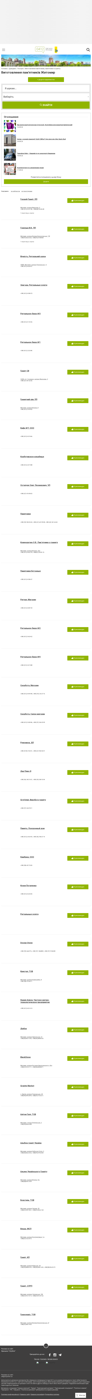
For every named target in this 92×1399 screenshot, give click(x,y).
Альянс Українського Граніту (33, 1171)
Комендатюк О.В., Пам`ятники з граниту (39, 542)
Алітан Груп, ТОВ (28, 1114)
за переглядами (26, 191)
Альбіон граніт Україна (30, 1143)
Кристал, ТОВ (26, 971)
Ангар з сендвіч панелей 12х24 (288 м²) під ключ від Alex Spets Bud (41, 139)
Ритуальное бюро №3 (30, 314)
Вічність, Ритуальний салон (33, 256)
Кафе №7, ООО (27, 428)
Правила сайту (25, 1394)
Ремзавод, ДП (27, 743)
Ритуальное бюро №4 (30, 657)
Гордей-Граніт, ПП (28, 199)
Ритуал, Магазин (28, 600)
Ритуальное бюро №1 (30, 342)
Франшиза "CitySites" (8, 1351)
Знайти (47, 105)
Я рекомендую (78, 200)
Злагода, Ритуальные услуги (33, 285)
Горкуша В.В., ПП (28, 228)
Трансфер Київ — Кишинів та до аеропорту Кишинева (36, 153)
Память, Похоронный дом (32, 828)
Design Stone (26, 943)
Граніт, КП (25, 1257)
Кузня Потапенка (28, 885)
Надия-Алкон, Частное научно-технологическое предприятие (35, 1001)
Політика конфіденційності (10, 1394)
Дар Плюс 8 (25, 771)
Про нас (37, 1359)
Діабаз (23, 1028)
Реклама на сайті (7, 1349)
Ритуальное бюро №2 (30, 628)
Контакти (43, 1359)
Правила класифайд (38, 1394)
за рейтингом (15, 191)
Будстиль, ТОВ (27, 1200)
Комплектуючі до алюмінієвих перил (30, 168)
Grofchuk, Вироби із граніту (33, 800)
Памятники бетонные (30, 571)
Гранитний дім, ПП (28, 399)
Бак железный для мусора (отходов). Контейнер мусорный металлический (44, 125)
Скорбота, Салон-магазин (32, 714)
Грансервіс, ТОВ (27, 1314)
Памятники (25, 514)
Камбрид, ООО (27, 857)
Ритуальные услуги (29, 914)
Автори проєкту (52, 1359)
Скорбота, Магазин (29, 685)
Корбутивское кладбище (32, 457)
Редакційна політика (52, 1394)
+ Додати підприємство (46, 79)
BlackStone (25, 1057)
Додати (46, 181)
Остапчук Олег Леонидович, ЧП (35, 485)
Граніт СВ (24, 371)
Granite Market (27, 1086)
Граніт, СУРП (26, 1286)
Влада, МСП (25, 1229)
